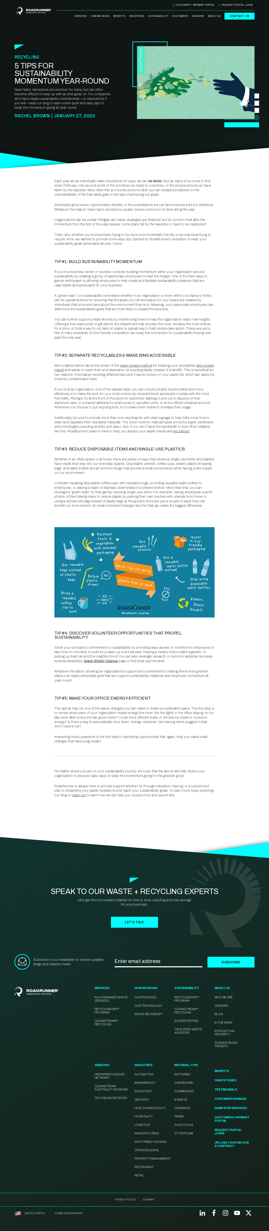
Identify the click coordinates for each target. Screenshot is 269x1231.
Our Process (145, 997)
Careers (221, 1005)
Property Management (152, 1158)
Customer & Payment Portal (232, 1119)
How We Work (100, 16)
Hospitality (143, 1116)
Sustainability (158, 16)
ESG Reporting (186, 1020)
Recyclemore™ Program (186, 999)
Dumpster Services (231, 1108)
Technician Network (111, 1098)
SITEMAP (148, 1199)
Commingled (184, 1091)
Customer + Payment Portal (195, 5)
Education (142, 1091)
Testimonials (226, 1089)
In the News (223, 1022)
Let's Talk (134, 922)
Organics (182, 1108)
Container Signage (230, 1098)
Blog (219, 1014)
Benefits (119, 16)
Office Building (146, 1150)
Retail (139, 1175)
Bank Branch (144, 1082)
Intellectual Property (225, 1032)
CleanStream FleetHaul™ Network (111, 1088)
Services (81, 16)
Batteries (182, 1074)
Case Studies (225, 1080)
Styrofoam (183, 1133)
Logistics (142, 1125)
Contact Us (239, 16)
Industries (136, 16)
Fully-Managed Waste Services (111, 999)
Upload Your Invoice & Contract (232, 1144)
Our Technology (148, 1005)
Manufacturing (146, 1133)
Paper (179, 1116)
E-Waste (180, 1099)
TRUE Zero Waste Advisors (188, 1031)
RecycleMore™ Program (107, 1011)
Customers (180, 16)
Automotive (144, 1074)
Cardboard (183, 1082)
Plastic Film (183, 1125)
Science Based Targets (226, 1044)
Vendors (198, 16)
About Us (214, 16)
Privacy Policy (125, 1199)
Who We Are (224, 997)
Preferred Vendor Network (110, 1076)
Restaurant (144, 1167)
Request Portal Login (237, 5)
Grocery (141, 1099)
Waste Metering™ (148, 1014)
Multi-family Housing (150, 1141)
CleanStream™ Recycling (106, 1022)
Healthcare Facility (150, 1108)
